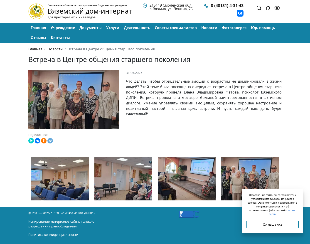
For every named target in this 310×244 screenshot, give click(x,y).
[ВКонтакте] (37, 140)
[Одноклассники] (44, 140)
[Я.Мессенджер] (31, 140)
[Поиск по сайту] (258, 7)
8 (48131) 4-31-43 (227, 5)
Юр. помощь (263, 27)
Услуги (112, 27)
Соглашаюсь (273, 224)
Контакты (60, 37)
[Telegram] (50, 140)
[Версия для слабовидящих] (277, 7)
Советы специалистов (176, 27)
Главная (38, 27)
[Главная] (36, 10)
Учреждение (63, 27)
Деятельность (137, 27)
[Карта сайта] (268, 7)
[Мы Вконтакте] (240, 12)
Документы (90, 27)
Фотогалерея (234, 27)
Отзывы (38, 37)
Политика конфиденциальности (53, 234)
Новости (209, 27)
